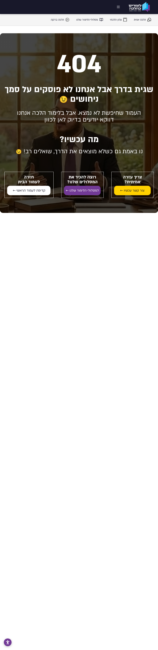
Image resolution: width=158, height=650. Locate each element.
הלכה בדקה (57, 20)
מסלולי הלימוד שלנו (87, 20)
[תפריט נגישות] (8, 642)
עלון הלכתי (116, 20)
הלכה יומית (140, 20)
